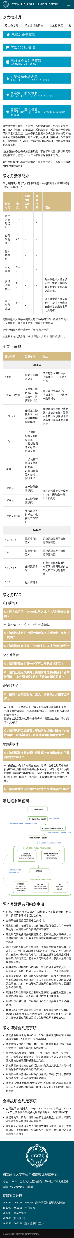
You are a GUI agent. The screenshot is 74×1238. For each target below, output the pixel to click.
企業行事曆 (56, 25)
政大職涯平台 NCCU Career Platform (34, 4)
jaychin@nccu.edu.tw (29, 624)
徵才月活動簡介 (34, 25)
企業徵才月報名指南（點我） (47, 336)
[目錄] (68, 4)
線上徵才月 (11, 25)
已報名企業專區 (23, 34)
